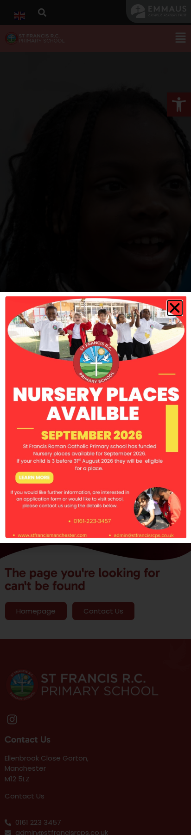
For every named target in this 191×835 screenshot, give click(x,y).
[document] (95, 417)
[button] (175, 308)
